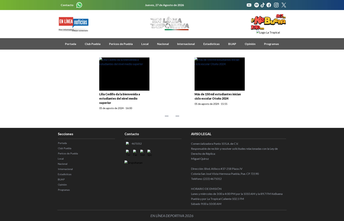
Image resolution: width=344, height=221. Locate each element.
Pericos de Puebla (121, 43)
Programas (271, 43)
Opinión (250, 43)
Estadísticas (211, 43)
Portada (70, 43)
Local (145, 43)
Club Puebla (93, 43)
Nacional (163, 43)
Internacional (186, 43)
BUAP (232, 43)
